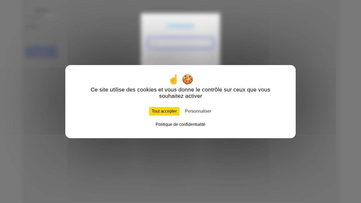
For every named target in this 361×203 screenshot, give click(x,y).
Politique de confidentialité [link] (180, 124)
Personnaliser (198, 111)
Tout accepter (164, 111)
